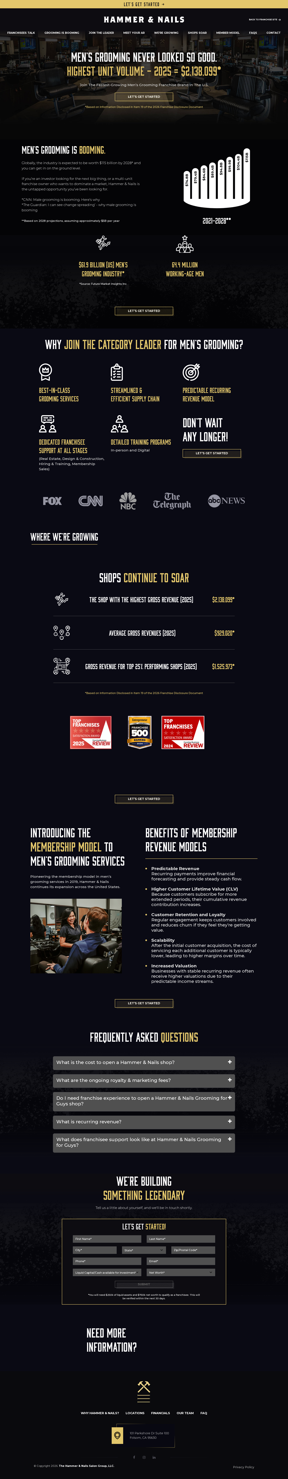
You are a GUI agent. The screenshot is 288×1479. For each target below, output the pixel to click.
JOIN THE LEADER (101, 32)
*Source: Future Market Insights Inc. (103, 283)
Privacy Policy (243, 1467)
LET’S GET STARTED (144, 97)
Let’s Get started (142, 4)
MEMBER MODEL (228, 32)
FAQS (253, 32)
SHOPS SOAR (197, 32)
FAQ (203, 1413)
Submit (144, 1284)
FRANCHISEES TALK (21, 32)
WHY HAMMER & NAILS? (100, 1413)
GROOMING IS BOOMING (61, 32)
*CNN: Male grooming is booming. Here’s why (61, 200)
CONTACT (273, 32)
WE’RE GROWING (166, 32)
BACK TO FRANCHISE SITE (263, 19)
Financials (160, 1413)
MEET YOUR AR (134, 32)
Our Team (185, 1413)
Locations (135, 1413)
